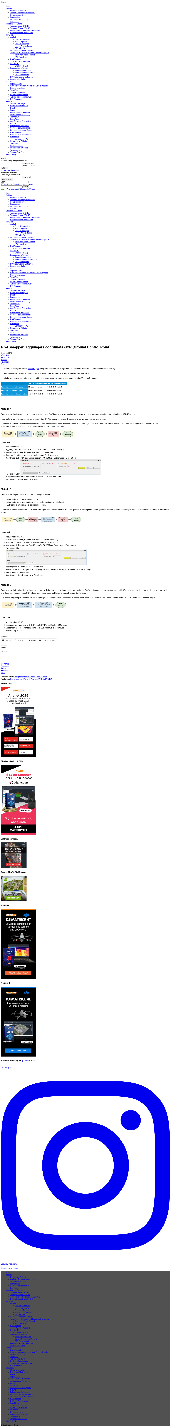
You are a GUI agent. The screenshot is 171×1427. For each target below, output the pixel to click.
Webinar (9, 8)
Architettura (15, 117)
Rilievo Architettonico (23, 46)
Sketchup (14, 143)
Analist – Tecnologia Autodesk (22, 13)
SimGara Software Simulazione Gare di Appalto (29, 86)
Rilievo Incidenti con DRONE (21, 33)
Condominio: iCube (17, 79)
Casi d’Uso (14, 119)
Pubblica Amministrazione (21, 134)
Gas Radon (14, 22)
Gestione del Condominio (20, 128)
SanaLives (14, 137)
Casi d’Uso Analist (22, 39)
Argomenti (10, 101)
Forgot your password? (10, 170)
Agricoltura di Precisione (20, 112)
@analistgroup (28, 1060)
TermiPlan (14, 90)
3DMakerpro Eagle (17, 103)
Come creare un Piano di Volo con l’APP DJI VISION (31, 679)
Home (8, 6)
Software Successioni (19, 95)
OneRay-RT (14, 64)
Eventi (12, 108)
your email (26, 177)
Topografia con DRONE (19, 26)
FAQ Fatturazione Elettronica (21, 77)
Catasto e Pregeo (22, 44)
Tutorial (9, 81)
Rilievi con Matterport (19, 106)
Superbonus (15, 110)
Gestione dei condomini (19, 19)
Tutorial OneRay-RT (18, 92)
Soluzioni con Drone (18, 15)
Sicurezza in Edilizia (18, 141)
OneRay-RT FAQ (21, 66)
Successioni (15, 17)
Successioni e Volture (19, 68)
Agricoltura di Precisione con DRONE (25, 30)
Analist (13, 37)
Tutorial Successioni (23, 70)
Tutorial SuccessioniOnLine (26, 72)
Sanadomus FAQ (21, 139)
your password (28, 165)
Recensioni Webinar (18, 10)
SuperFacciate (16, 84)
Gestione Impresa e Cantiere (22, 50)
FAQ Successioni (22, 75)
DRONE (13, 123)
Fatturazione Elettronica (19, 126)
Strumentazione (16, 146)
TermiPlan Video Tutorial (25, 55)
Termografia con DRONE (20, 28)
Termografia (15, 150)
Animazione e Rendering (20, 115)
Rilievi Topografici (22, 41)
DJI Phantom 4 (16, 99)
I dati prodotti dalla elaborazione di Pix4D (30, 677)
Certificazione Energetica (20, 121)
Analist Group (11, 154)
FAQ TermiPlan (21, 57)
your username (28, 163)
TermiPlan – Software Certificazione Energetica (29, 53)
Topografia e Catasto (18, 152)
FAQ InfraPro (20, 48)
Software (9, 35)
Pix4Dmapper (15, 59)
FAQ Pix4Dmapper (22, 61)
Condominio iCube (17, 88)
